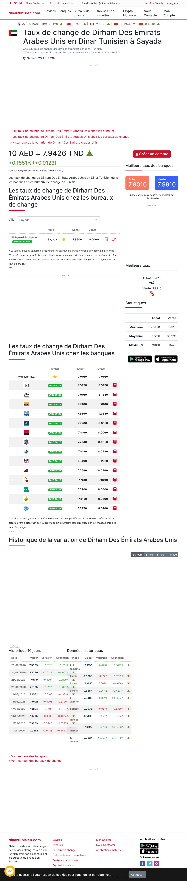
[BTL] (26, 470)
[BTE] (26, 460)
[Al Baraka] (26, 479)
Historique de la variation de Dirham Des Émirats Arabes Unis (55, 142)
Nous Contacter (35, 3)
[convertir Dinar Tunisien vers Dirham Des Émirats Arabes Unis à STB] (115, 508)
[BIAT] (26, 422)
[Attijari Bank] (26, 403)
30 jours (137, 554)
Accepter (137, 874)
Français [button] (172, 3)
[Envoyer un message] (9, 871)
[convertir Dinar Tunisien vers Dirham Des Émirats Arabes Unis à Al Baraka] (115, 479)
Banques (65, 11)
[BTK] (26, 413)
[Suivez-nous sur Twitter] (15, 3)
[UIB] (26, 432)
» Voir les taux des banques (28, 756)
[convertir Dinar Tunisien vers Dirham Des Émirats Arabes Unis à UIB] (115, 432)
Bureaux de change (81, 13)
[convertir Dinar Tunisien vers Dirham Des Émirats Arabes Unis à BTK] (115, 413)
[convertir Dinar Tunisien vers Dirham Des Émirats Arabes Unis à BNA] (115, 489)
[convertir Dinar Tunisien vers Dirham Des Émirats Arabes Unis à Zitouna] (115, 498)
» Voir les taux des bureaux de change (35, 760)
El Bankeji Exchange (24, 237)
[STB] (26, 508)
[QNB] (26, 441)
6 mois (160, 554)
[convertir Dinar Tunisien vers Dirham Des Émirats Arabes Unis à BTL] (115, 470)
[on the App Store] (166, 358)
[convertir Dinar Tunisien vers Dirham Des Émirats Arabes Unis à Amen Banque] (115, 451)
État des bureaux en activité (69, 855)
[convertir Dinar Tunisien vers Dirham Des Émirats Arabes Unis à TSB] (115, 385)
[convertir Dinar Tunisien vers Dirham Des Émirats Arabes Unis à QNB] (115, 442)
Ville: (12, 219)
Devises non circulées (105, 13)
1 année (172, 554)
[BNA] (26, 489)
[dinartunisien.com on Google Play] (149, 845)
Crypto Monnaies (130, 13)
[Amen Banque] (26, 451)
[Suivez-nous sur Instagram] (20, 3)
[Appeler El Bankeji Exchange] (114, 240)
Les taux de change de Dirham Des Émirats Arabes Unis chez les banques (63, 131)
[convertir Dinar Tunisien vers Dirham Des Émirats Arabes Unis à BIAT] (115, 423)
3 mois (149, 554)
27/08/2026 (30, 23)
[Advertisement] (93, 95)
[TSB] (26, 384)
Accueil (27, 48)
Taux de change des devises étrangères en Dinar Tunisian (68, 48)
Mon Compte (156, 3)
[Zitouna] (26, 498)
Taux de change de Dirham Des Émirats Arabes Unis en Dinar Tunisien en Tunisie (72, 52)
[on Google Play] (139, 358)
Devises (50, 11)
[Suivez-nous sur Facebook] (11, 3)
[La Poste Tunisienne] (26, 394)
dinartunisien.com (24, 13)
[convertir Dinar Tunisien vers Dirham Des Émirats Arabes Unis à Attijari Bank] (115, 404)
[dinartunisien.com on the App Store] (149, 850)
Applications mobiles (61, 3)
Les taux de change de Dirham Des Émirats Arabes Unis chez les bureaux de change (70, 136)
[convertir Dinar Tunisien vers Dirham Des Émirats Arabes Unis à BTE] (115, 460)
